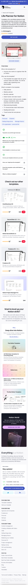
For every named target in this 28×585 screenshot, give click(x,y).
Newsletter (4, 569)
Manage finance (19, 121)
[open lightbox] (14, 49)
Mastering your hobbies (7, 538)
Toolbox (3, 567)
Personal (4, 118)
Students (11, 118)
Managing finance (6, 535)
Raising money (5, 545)
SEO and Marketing (6, 547)
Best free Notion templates (8, 560)
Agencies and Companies (7, 510)
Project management (6, 542)
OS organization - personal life (10, 124)
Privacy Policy (17, 575)
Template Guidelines (6, 502)
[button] (24, 7)
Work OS (3, 549)
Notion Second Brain (6, 555)
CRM (2, 530)
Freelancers (4, 513)
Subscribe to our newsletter (14, 488)
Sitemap (24, 575)
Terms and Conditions (7, 575)
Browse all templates (6, 562)
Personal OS (4, 540)
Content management (6, 526)
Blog (2, 565)
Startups (3, 518)
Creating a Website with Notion (9, 528)
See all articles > (14, 336)
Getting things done (7, 121)
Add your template (6, 505)
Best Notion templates (7, 558)
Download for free (14, 427)
